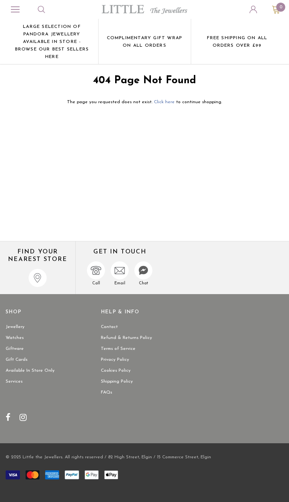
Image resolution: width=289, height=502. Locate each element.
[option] (52, 41)
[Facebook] (8, 417)
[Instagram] (23, 417)
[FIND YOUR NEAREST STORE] (38, 278)
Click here (165, 102)
